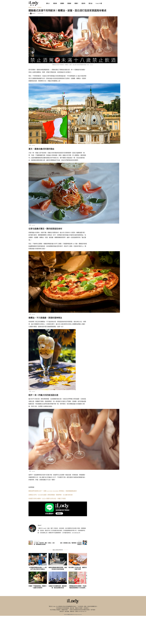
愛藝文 (76, 3)
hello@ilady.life (82, 611)
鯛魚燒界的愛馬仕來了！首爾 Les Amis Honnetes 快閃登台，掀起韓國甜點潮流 (53, 491)
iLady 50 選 (99, 3)
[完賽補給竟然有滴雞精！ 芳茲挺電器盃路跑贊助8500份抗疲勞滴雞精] (78, 578)
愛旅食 (55, 3)
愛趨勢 (62, 3)
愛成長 (83, 3)
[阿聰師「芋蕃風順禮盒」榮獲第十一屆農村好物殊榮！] (38, 578)
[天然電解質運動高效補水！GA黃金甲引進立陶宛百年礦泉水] (38, 559)
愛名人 (48, 3)
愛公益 (90, 3)
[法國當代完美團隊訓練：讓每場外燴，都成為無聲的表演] (58, 578)
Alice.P (39, 525)
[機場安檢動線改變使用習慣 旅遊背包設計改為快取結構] (58, 559)
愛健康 (69, 3)
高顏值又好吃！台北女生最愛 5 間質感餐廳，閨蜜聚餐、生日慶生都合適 (50, 495)
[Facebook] (108, 3)
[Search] (116, 3)
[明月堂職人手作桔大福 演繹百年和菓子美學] (78, 559)
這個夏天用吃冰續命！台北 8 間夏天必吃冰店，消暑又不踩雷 (47, 498)
